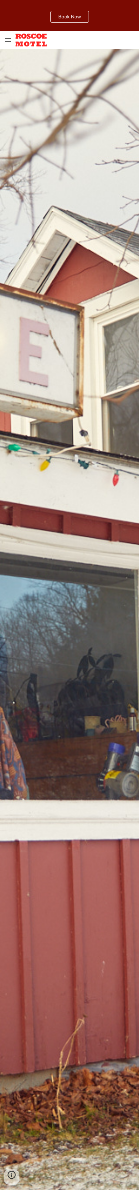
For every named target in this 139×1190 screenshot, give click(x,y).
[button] (8, 40)
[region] (69, 15)
